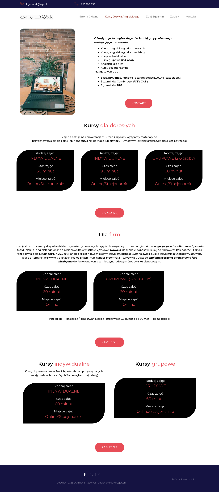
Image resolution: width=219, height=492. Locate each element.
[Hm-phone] (91, 474)
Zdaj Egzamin (155, 16)
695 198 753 (88, 4)
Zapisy (174, 16)
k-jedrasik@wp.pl (36, 4)
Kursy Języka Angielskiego (122, 16)
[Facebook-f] (84, 474)
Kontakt (190, 16)
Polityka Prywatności (183, 479)
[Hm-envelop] (97, 474)
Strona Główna (88, 16)
